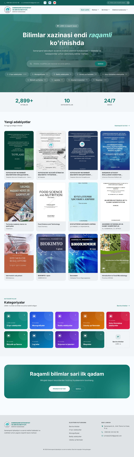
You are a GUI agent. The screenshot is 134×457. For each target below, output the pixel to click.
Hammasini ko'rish (121, 126)
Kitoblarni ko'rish (59, 389)
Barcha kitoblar (122, 306)
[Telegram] (45, 2)
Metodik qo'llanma (38, 80)
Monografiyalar (41, 74)
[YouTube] (54, 2)
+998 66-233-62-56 (12, 2)
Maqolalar (101, 80)
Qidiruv (78, 389)
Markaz (94, 10)
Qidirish (100, 64)
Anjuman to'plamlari (79, 80)
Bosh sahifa (85, 10)
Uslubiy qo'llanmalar (88, 74)
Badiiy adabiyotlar (63, 74)
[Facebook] (49, 2)
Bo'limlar (105, 10)
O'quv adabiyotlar (17, 74)
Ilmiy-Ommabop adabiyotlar (116, 74)
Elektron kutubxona (119, 10)
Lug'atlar (58, 80)
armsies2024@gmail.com (31, 2)
